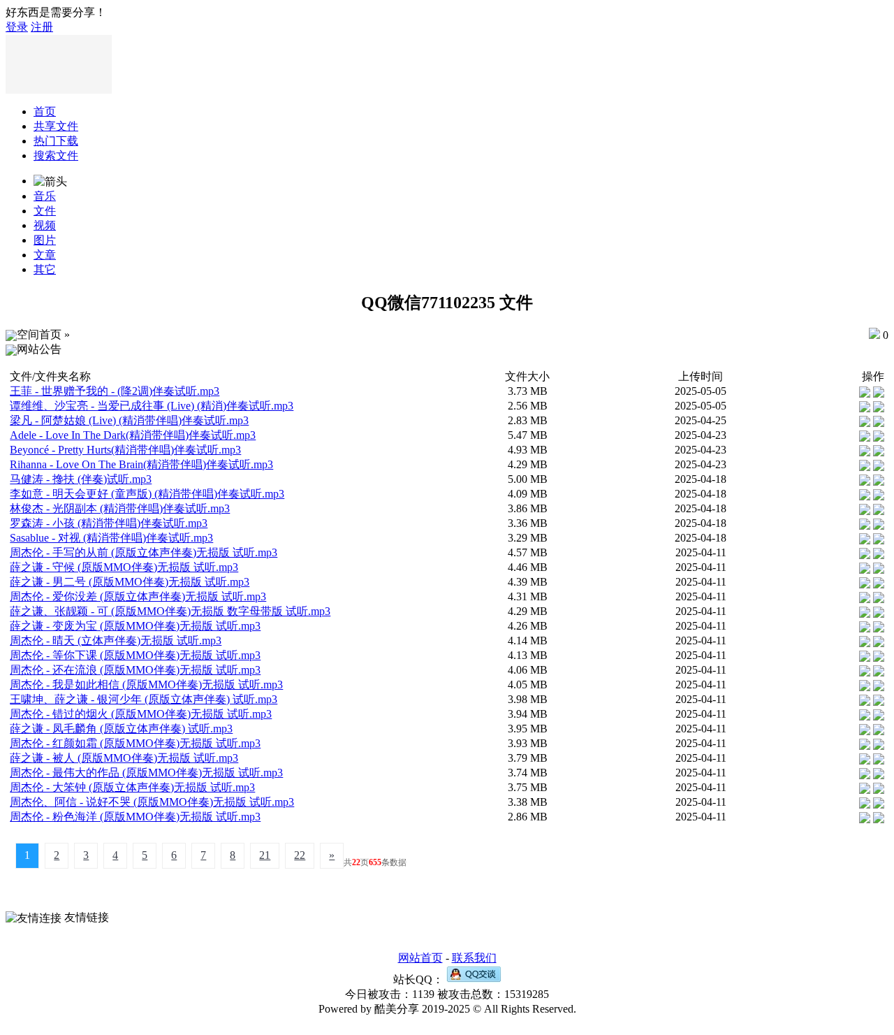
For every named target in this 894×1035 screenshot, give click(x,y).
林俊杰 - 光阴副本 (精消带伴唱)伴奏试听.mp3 (120, 508)
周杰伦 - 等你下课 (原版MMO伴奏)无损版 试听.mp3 (135, 655)
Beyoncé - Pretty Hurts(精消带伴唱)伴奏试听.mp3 (125, 450)
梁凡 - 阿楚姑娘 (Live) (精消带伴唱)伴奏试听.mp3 (129, 420)
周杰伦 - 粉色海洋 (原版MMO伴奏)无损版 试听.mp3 (135, 817)
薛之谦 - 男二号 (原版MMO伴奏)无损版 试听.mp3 (129, 582)
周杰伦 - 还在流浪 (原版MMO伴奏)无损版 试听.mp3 (135, 670)
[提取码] (878, 391)
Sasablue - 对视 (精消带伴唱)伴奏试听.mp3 (111, 538)
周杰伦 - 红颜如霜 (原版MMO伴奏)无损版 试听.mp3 (135, 743)
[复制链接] (864, 391)
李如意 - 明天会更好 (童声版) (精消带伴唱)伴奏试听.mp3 (147, 494)
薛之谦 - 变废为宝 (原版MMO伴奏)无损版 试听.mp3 (135, 626)
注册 (42, 27)
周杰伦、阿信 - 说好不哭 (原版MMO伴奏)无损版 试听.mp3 (152, 802)
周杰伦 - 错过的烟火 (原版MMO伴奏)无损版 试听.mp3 (141, 714)
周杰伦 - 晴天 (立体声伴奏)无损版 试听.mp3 (115, 640)
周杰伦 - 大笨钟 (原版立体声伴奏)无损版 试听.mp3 (132, 787)
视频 (45, 225)
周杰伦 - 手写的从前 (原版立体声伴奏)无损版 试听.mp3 (143, 552)
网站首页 (420, 958)
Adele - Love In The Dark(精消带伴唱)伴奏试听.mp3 (133, 435)
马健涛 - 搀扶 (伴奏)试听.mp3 (81, 479)
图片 (45, 240)
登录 (17, 27)
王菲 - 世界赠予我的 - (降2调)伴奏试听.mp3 (114, 391)
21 (264, 855)
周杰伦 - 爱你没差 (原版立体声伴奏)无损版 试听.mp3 (138, 596)
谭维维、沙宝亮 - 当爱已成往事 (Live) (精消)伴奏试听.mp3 (151, 406)
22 (299, 855)
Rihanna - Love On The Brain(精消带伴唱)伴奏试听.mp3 (141, 464)
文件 (45, 211)
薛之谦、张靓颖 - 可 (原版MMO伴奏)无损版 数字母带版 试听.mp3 (170, 611)
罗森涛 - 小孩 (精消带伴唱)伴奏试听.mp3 (108, 523)
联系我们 (474, 958)
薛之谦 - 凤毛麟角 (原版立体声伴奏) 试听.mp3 (121, 728)
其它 (45, 269)
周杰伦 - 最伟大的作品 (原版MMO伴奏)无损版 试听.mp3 (146, 773)
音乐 (45, 196)
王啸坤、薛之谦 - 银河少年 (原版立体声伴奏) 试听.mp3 (143, 699)
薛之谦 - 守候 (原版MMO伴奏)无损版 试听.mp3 (124, 567)
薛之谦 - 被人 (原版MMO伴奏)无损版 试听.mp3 (124, 758)
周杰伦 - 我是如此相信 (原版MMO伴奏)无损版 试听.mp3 (146, 684)
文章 (45, 255)
